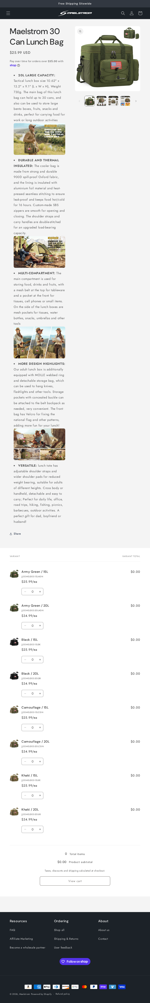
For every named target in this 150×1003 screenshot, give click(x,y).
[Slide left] (79, 101)
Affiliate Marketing (21, 939)
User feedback (63, 947)
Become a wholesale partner (28, 947)
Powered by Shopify (41, 994)
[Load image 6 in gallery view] (113, 101)
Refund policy (63, 993)
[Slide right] (136, 101)
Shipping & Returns (66, 939)
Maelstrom (24, 994)
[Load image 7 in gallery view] (125, 101)
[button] (8, 13)
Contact (103, 939)
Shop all (59, 930)
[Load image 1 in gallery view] (90, 101)
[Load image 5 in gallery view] (101, 101)
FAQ (12, 930)
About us (103, 930)
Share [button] (17, 534)
